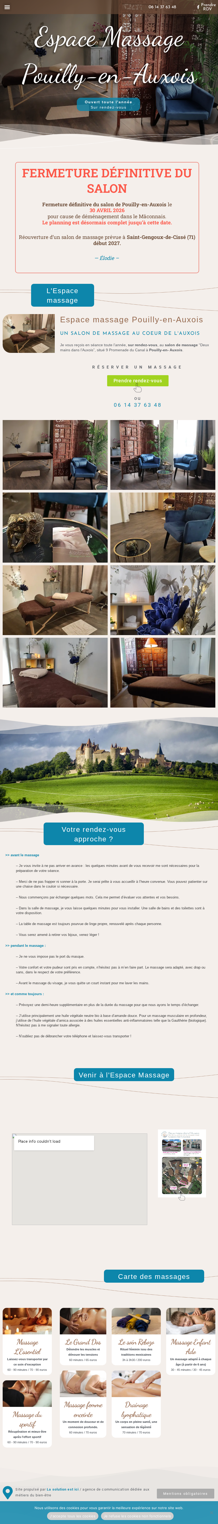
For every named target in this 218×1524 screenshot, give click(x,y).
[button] (7, 7)
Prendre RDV (208, 7)
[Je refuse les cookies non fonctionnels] (211, 1512)
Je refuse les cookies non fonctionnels (137, 1516)
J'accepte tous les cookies (73, 1516)
